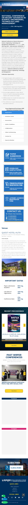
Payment (15, 488)
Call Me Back (10, 35)
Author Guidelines (10, 124)
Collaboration (8, 128)
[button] (24, 325)
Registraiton (8, 112)
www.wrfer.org (15, 502)
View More (14, 345)
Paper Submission (15, 486)
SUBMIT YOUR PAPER (10, 31)
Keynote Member (9, 140)
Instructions (8, 120)
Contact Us (8, 136)
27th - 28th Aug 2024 (16, 26)
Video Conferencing (10, 132)
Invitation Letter (9, 116)
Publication (14, 489)
